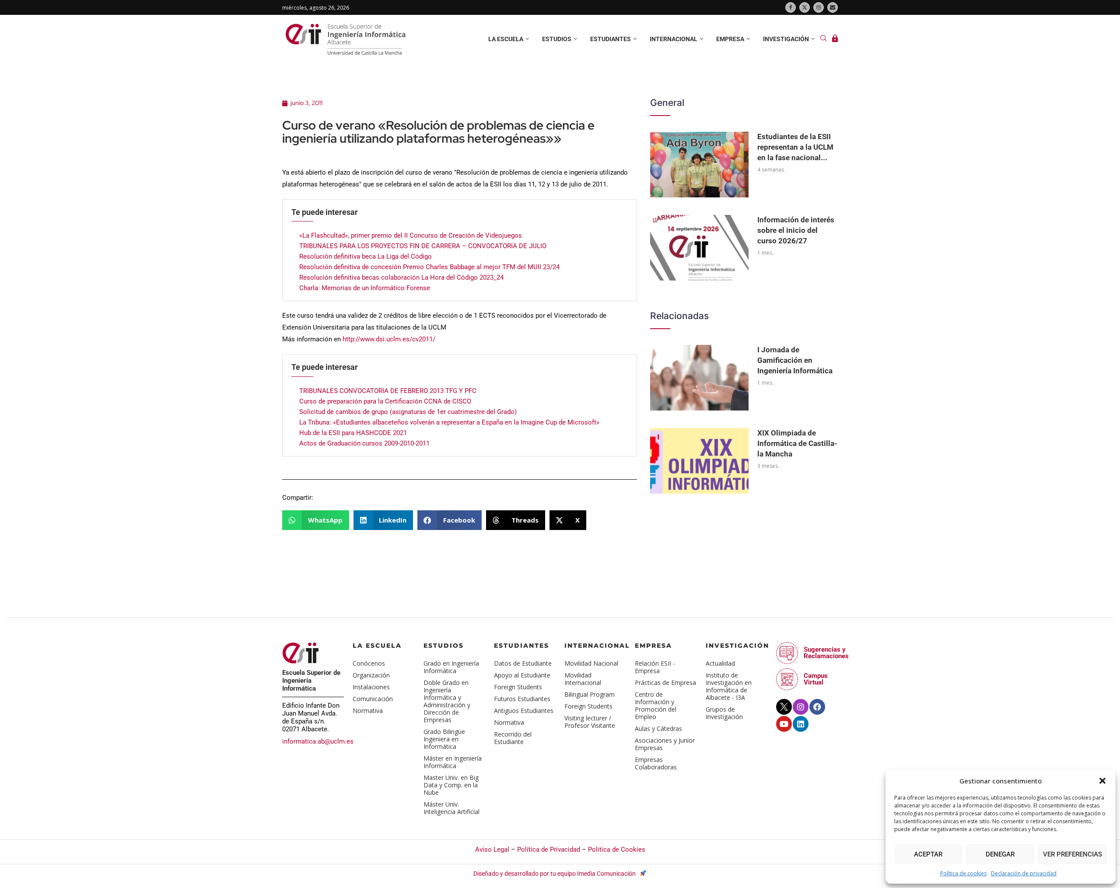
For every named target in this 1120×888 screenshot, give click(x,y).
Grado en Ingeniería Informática (451, 667)
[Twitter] (804, 7)
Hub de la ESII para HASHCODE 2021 (353, 433)
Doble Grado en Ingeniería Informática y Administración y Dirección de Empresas (447, 701)
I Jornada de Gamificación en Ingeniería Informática (795, 360)
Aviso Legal (492, 849)
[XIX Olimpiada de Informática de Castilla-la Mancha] (699, 461)
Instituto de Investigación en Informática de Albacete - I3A (729, 686)
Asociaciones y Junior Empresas (665, 744)
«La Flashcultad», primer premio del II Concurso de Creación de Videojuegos (410, 235)
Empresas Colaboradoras (656, 763)
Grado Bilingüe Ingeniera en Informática (444, 739)
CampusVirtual (816, 679)
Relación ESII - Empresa (655, 667)
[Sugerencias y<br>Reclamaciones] (787, 653)
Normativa (368, 710)
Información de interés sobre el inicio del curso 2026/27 (795, 230)
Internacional (673, 38)
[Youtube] (784, 724)
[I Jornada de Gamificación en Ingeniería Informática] (699, 378)
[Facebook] (790, 7)
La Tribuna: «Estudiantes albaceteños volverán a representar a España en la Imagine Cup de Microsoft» (449, 422)
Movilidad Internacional (582, 678)
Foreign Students (518, 687)
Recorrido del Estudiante (513, 737)
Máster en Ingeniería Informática (453, 762)
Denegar (1000, 854)
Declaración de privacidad (1024, 873)
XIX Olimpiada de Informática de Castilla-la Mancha (797, 443)
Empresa (730, 38)
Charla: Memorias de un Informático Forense (364, 288)
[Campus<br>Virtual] (787, 679)
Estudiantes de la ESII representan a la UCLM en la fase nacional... (795, 147)
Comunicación (373, 698)
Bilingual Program (589, 694)
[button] (1102, 780)
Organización (371, 675)
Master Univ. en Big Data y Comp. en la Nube (451, 785)
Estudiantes (610, 38)
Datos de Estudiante (523, 663)
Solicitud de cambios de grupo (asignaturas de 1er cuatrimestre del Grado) (408, 412)
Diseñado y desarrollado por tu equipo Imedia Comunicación (555, 873)
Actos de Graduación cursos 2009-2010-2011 (364, 443)
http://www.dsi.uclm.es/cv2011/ (389, 339)
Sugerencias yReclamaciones (826, 653)
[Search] (823, 39)
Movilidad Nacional (591, 663)
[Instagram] (818, 7)
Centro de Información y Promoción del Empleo (655, 705)
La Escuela (377, 645)
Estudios (556, 38)
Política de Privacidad (548, 849)
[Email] (832, 7)
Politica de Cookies (616, 849)
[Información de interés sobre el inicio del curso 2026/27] (699, 248)
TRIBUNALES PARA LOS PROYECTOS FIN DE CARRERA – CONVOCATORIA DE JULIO (422, 246)
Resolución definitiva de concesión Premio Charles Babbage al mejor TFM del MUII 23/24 (429, 267)
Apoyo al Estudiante (522, 675)
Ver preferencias (1072, 854)
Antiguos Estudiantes (523, 710)
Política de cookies (963, 873)
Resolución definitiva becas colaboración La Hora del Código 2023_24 (401, 277)
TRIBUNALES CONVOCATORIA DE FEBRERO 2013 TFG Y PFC (387, 391)
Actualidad (720, 663)
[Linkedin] (800, 724)
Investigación (786, 38)
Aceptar (928, 854)
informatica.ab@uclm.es (318, 741)
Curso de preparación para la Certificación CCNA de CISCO (385, 401)
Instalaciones (371, 687)
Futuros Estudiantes (522, 698)
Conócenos (369, 663)
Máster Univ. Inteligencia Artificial (452, 807)
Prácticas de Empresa (665, 682)
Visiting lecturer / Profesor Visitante (589, 721)
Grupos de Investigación (724, 712)
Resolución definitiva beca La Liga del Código (365, 256)
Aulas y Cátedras (658, 728)
